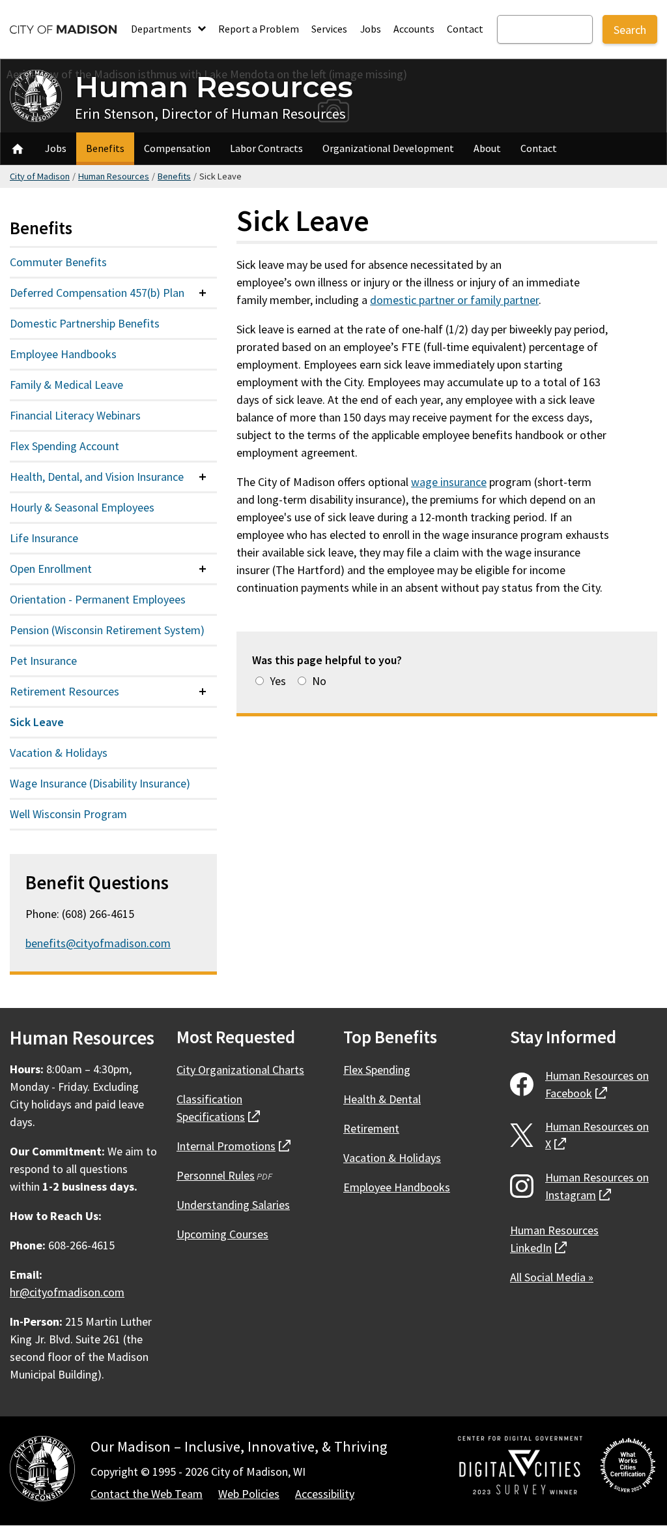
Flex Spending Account (64, 445)
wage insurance (449, 481)
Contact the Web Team (147, 1493)
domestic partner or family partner (454, 299)
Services (329, 28)
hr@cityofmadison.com (67, 1292)
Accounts (413, 28)
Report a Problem (258, 28)
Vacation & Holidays (58, 752)
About (487, 148)
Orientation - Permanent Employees (98, 599)
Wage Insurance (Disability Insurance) (100, 783)
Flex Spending (376, 1069)
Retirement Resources (64, 691)
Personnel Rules (216, 1175)
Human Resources (214, 86)
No (319, 680)
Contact (465, 28)
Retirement (371, 1128)
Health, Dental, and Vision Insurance (97, 476)
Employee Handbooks (63, 353)
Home (17, 148)
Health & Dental (382, 1098)
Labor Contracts (266, 148)
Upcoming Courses (222, 1234)
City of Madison (40, 176)
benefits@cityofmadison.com (98, 943)
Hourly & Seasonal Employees (82, 507)
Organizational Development (388, 148)
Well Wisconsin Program (68, 813)
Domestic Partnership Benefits (85, 323)
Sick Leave (37, 721)
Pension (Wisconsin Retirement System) (107, 629)
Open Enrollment (51, 568)
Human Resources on (597, 1084)
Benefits (105, 148)
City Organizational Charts (240, 1069)
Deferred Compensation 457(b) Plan (97, 292)
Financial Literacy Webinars (75, 415)
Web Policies (248, 1493)
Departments (162, 28)
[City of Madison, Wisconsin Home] (42, 1471)
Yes (278, 680)
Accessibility (324, 1493)
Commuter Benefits (58, 261)
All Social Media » (551, 1277)
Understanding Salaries (233, 1204)
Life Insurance (44, 537)
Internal (234, 1145)
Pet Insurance (43, 660)
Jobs (370, 28)
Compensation (177, 148)
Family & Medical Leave (66, 384)
